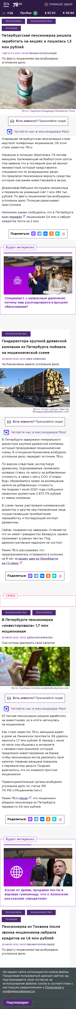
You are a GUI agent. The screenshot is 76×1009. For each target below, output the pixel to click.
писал (23, 798)
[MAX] (33, 233)
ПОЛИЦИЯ (11, 28)
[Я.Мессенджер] (57, 233)
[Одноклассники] (51, 233)
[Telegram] (39, 233)
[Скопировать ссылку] (63, 234)
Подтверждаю (17, 1002)
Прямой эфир (60, 4)
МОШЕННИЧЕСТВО (41, 21)
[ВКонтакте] (45, 233)
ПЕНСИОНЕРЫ (13, 21)
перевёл (15, 217)
